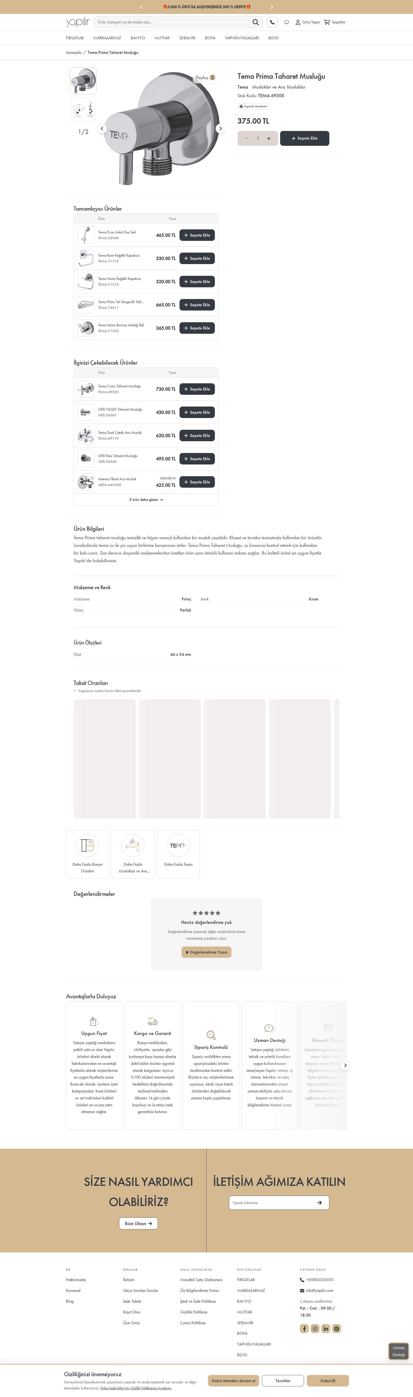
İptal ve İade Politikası (198, 1301)
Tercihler (283, 1380)
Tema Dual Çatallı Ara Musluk (120, 432)
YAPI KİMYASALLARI (254, 1344)
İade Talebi (132, 1301)
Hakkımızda (76, 1279)
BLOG (242, 1354)
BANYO (244, 1301)
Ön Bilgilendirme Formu (199, 1290)
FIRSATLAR (246, 1279)
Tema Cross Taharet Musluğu (119, 386)
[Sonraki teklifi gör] (271, 7)
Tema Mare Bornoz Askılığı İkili (121, 325)
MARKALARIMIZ (251, 1290)
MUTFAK (244, 1312)
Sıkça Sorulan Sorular (140, 1290)
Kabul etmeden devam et (233, 1380)
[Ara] (255, 22)
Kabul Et (328, 1380)
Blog (70, 1301)
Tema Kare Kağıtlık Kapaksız (118, 255)
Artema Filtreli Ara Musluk (117, 478)
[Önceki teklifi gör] (141, 7)
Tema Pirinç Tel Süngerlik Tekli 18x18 (120, 302)
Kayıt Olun (131, 1312)
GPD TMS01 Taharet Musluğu (120, 409)
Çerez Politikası (193, 1322)
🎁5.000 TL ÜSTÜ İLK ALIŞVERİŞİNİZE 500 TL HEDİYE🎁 (207, 6)
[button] (83, 81)
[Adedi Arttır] (269, 138)
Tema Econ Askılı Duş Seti (117, 232)
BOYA (242, 1333)
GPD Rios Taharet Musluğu (117, 455)
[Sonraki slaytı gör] (220, 128)
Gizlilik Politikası (193, 1312)
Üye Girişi (131, 1322)
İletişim (128, 1279)
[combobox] (174, 22)
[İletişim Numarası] (272, 22)
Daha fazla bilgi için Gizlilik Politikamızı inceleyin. (136, 1388)
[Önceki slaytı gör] (102, 128)
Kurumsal (73, 1290)
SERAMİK (245, 1322)
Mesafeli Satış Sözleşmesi (201, 1279)
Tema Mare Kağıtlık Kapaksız (119, 278)
